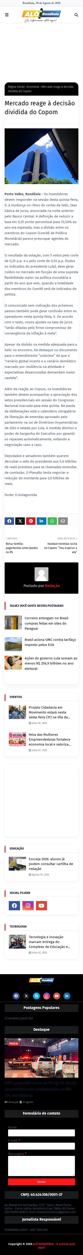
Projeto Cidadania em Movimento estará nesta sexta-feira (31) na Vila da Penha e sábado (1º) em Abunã (48, 712)
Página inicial (16, 86)
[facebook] (14, 905)
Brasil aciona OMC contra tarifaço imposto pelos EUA (50, 642)
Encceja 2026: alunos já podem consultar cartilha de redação (51, 864)
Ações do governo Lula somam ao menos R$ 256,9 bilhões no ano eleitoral (51, 663)
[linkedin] (66, 995)
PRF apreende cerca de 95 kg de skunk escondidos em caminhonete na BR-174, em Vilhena (40, 1089)
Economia (33, 86)
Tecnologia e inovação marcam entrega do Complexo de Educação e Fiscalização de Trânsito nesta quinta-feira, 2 (48, 942)
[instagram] (28, 905)
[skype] (36, 995)
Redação (52, 586)
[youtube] (41, 905)
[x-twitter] (26, 995)
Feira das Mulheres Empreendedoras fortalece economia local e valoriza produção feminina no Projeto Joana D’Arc (49, 740)
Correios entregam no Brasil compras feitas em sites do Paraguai (46, 623)
